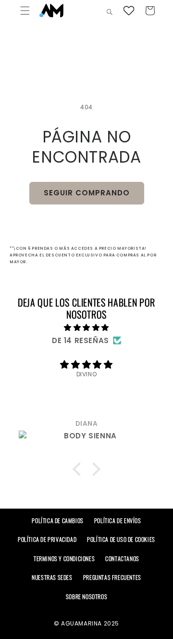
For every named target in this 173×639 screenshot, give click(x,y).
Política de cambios (57, 520)
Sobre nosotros (86, 596)
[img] (86, 327)
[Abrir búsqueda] (110, 11)
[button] (25, 10)
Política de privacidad (47, 539)
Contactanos (122, 558)
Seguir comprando (87, 193)
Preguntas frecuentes (112, 577)
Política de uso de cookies (121, 539)
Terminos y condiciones (64, 558)
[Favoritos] (128, 10)
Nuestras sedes (52, 577)
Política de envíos (117, 520)
